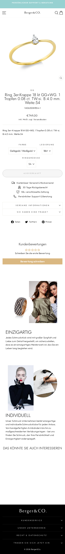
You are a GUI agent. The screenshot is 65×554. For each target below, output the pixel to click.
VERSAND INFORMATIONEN (32, 205)
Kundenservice (31, 520)
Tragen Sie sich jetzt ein (32, 543)
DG (32, 90)
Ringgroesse (31, 158)
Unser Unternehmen (32, 528)
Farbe (23, 144)
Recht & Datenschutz (32, 535)
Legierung (47, 144)
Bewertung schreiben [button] (32, 261)
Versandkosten (39, 119)
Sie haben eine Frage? (32, 212)
